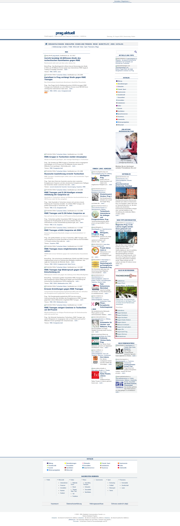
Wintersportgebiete (123, 122)
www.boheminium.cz (97, 277)
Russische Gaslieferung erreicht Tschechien (64, 174)
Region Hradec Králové (124, 320)
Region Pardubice (122, 315)
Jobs (112, 44)
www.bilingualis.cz (96, 229)
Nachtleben (120, 111)
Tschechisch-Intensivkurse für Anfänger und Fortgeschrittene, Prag (101, 215)
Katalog (119, 44)
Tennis (111, 490)
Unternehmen (64, 483)
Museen (129, 180)
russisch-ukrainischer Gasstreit (58, 187)
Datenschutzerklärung (74, 503)
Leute (123, 488)
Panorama (91, 47)
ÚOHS (55, 71)
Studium (62, 493)
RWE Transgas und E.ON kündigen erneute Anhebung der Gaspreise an (63, 193)
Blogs (97, 47)
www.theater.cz (130, 345)
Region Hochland (122, 317)
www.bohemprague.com (122, 67)
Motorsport (112, 488)
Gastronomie (101, 192)
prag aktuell (65, 33)
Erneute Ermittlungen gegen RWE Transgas (63, 289)
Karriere (62, 490)
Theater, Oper (128, 347)
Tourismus (94, 282)
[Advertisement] (90, 16)
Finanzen (62, 485)
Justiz (59, 71)
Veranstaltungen (56, 44)
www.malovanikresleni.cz (98, 319)
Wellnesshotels (120, 380)
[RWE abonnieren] (45, 93)
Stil (73, 493)
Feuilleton (75, 496)
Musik (74, 487)
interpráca (81, 518)
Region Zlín (120, 329)
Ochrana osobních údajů (119, 503)
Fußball (111, 485)
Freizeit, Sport (121, 89)
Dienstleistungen (122, 84)
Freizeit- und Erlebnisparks (103, 280)
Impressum (55, 503)
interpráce (54, 518)
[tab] (126, 280)
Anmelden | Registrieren (121, 1)
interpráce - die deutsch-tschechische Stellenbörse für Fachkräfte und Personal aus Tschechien (126, 62)
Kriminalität (125, 483)
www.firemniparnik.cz (121, 361)
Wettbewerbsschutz (63, 283)
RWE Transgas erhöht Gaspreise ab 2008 (62, 230)
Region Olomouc (122, 334)
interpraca (107, 518)
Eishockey (112, 483)
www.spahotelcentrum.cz (122, 378)
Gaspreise (79, 187)
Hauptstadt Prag (122, 331)
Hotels (132, 378)
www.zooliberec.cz (97, 352)
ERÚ (70, 283)
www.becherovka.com (121, 178)
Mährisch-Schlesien (123, 324)
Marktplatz (104, 44)
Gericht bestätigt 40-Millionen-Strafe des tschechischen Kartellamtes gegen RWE (62, 59)
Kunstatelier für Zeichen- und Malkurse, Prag (106, 324)
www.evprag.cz (105, 259)
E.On (54, 207)
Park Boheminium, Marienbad (105, 286)
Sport (85, 47)
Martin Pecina (71, 264)
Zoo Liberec (104, 357)
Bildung (110, 173)
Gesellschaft (100, 246)
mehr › (66, 69)
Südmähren (120, 310)
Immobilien (120, 100)
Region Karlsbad (122, 313)
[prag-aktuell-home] (46, 44)
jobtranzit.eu (72, 519)
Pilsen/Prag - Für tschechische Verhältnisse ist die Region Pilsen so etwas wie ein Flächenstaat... (126, 301)
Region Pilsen (121, 283)
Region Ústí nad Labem (124, 327)
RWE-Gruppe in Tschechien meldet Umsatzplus (65, 157)
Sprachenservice (96, 209)
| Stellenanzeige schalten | (60, 47)
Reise (95, 44)
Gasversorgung (71, 187)
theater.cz (127, 349)
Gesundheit (120, 97)
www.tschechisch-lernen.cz (99, 207)
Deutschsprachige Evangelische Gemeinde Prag (106, 265)
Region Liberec (121, 322)
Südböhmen (120, 281)
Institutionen (103, 301)
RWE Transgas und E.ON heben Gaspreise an (64, 213)
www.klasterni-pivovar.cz (98, 190)
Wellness (127, 380)
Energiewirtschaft (66, 91)
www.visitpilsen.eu (96, 298)
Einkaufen (69, 44)
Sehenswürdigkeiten (97, 278)
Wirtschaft (76, 47)
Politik (70, 47)
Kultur (81, 47)
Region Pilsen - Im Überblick (125, 286)
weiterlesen (119, 304)
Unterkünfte (121, 119)
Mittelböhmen (121, 336)
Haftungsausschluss (96, 503)
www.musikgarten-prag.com (99, 173)
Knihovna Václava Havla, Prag (105, 340)
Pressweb (75, 521)
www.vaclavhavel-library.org (99, 336)
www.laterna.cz (130, 223)
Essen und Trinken (83, 44)
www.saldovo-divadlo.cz (98, 370)
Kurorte (100, 282)
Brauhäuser (95, 192)
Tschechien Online (61, 75)
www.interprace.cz (132, 58)
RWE (51, 71)
